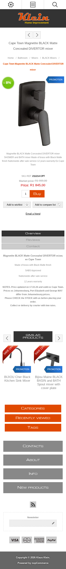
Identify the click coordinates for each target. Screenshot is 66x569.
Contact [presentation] (33, 246)
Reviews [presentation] (33, 240)
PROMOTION (22, 369)
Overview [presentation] (33, 233)
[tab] (33, 233)
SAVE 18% (8, 350)
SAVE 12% (39, 350)
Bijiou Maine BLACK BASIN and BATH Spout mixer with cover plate (49, 382)
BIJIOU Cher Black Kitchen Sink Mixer (17, 378)
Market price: (26, 180)
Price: (25, 185)
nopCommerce (40, 563)
